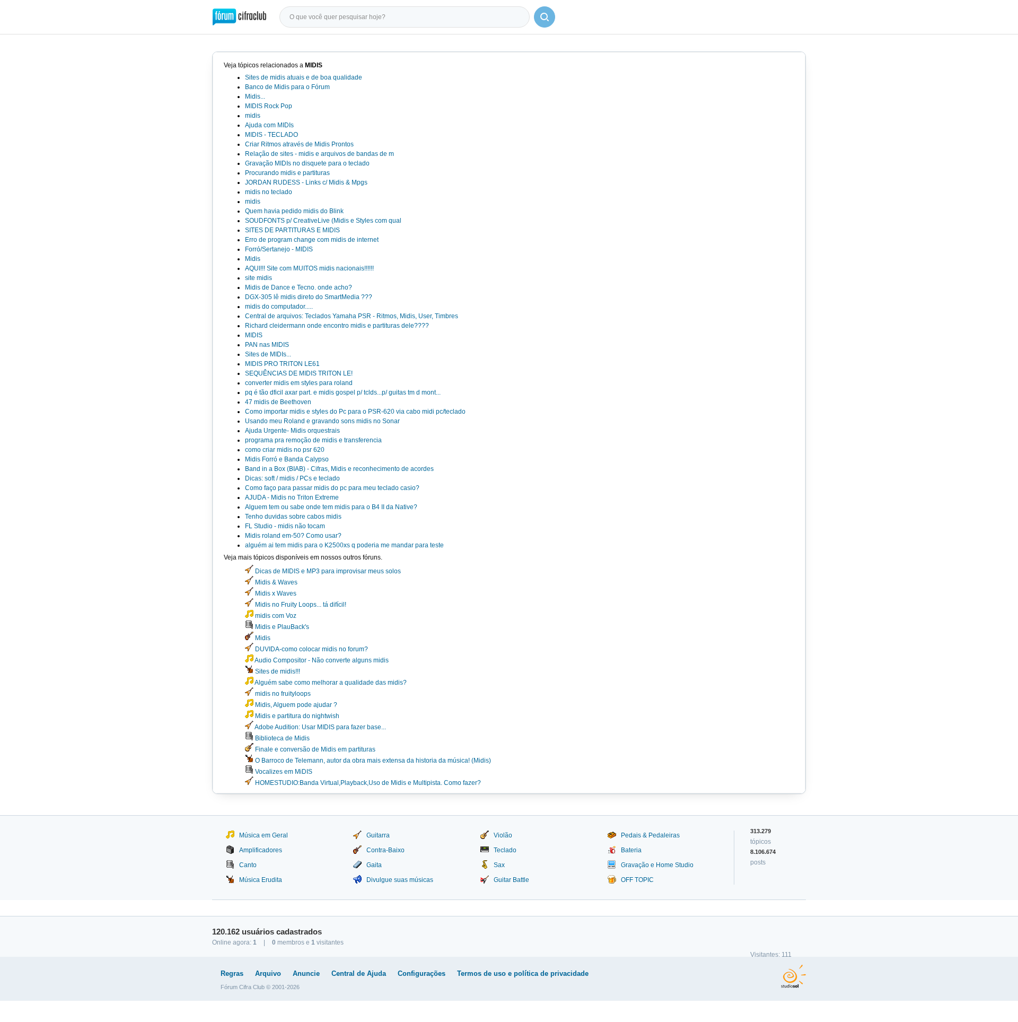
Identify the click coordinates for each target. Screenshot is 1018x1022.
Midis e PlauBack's (281, 627)
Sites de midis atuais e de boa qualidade (303, 77)
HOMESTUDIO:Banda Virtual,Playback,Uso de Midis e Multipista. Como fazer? (367, 783)
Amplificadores (260, 850)
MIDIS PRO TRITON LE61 (282, 364)
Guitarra (378, 835)
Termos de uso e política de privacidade (523, 973)
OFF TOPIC (637, 880)
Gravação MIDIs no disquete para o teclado (307, 163)
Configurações (421, 973)
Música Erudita (260, 880)
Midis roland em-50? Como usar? (293, 535)
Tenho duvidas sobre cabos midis (293, 516)
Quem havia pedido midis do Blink (294, 211)
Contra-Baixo (385, 850)
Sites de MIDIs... (268, 354)
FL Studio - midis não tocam (285, 526)
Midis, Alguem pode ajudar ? (295, 705)
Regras (232, 973)
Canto (248, 865)
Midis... (255, 96)
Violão (503, 835)
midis (252, 115)
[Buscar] (544, 17)
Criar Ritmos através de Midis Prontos (299, 144)
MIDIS (253, 335)
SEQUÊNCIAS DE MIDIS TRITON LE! (299, 373)
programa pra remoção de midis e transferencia (313, 440)
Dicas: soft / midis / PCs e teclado (292, 478)
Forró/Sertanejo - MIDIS (279, 249)
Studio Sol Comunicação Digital (793, 976)
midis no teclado (268, 192)
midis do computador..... (279, 306)
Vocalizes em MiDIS (282, 771)
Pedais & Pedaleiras (650, 835)
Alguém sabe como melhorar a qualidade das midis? (330, 682)
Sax (499, 865)
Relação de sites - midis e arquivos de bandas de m (319, 154)
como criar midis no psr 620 (284, 449)
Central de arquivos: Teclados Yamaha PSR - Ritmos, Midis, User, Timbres (351, 316)
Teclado (505, 850)
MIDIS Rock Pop (268, 106)
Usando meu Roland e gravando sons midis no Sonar (322, 421)
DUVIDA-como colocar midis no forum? (310, 649)
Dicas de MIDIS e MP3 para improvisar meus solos (327, 571)
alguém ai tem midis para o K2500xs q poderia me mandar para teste (344, 545)
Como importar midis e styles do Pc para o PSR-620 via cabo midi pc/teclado (355, 411)
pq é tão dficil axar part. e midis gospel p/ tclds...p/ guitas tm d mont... (343, 392)
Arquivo (268, 973)
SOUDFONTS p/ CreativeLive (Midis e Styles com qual (323, 220)
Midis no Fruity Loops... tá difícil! (299, 604)
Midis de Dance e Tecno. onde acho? (298, 287)
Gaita (374, 865)
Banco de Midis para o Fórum (287, 87)
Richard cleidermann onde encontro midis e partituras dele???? (337, 325)
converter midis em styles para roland (299, 383)
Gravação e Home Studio (657, 865)
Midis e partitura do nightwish (296, 716)
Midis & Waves (275, 582)
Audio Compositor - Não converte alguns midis (321, 660)
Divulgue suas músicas (399, 880)
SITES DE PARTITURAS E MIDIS (292, 230)
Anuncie (306, 973)
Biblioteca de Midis (281, 738)
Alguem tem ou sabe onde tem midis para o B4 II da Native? (331, 507)
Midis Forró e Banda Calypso (287, 459)
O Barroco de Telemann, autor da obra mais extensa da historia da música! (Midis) (372, 760)
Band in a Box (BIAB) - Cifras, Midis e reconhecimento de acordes (339, 469)
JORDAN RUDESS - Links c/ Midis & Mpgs (306, 182)
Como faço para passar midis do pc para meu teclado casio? (332, 488)
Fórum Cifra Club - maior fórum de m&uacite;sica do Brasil (239, 16)
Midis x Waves (274, 593)
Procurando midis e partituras (287, 173)
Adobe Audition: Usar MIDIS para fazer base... (319, 727)
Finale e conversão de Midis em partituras (314, 749)
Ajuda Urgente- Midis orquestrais (292, 430)
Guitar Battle (511, 880)
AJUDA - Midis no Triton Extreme (292, 497)
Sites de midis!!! (276, 671)
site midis (258, 278)
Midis (252, 259)
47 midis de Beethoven (278, 402)
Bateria (631, 850)
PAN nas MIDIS (267, 344)
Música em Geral (263, 835)
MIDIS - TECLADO (271, 134)
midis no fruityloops (282, 693)
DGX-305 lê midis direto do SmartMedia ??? (308, 297)
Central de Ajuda (358, 973)
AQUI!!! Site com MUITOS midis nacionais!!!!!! (309, 268)
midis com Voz (274, 615)
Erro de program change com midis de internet (312, 239)
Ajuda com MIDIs (269, 125)
